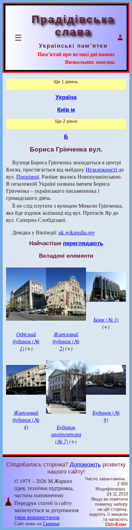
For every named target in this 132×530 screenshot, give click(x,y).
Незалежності (101, 169)
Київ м (66, 109)
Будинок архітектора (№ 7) (66, 434)
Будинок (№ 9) (105, 416)
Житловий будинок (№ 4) (26, 419)
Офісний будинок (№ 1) (26, 341)
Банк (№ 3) (105, 319)
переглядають (83, 243)
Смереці (51, 523)
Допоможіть (85, 464)
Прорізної (27, 176)
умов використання (36, 517)
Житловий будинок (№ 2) (65, 341)
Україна (66, 97)
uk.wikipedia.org (77, 232)
